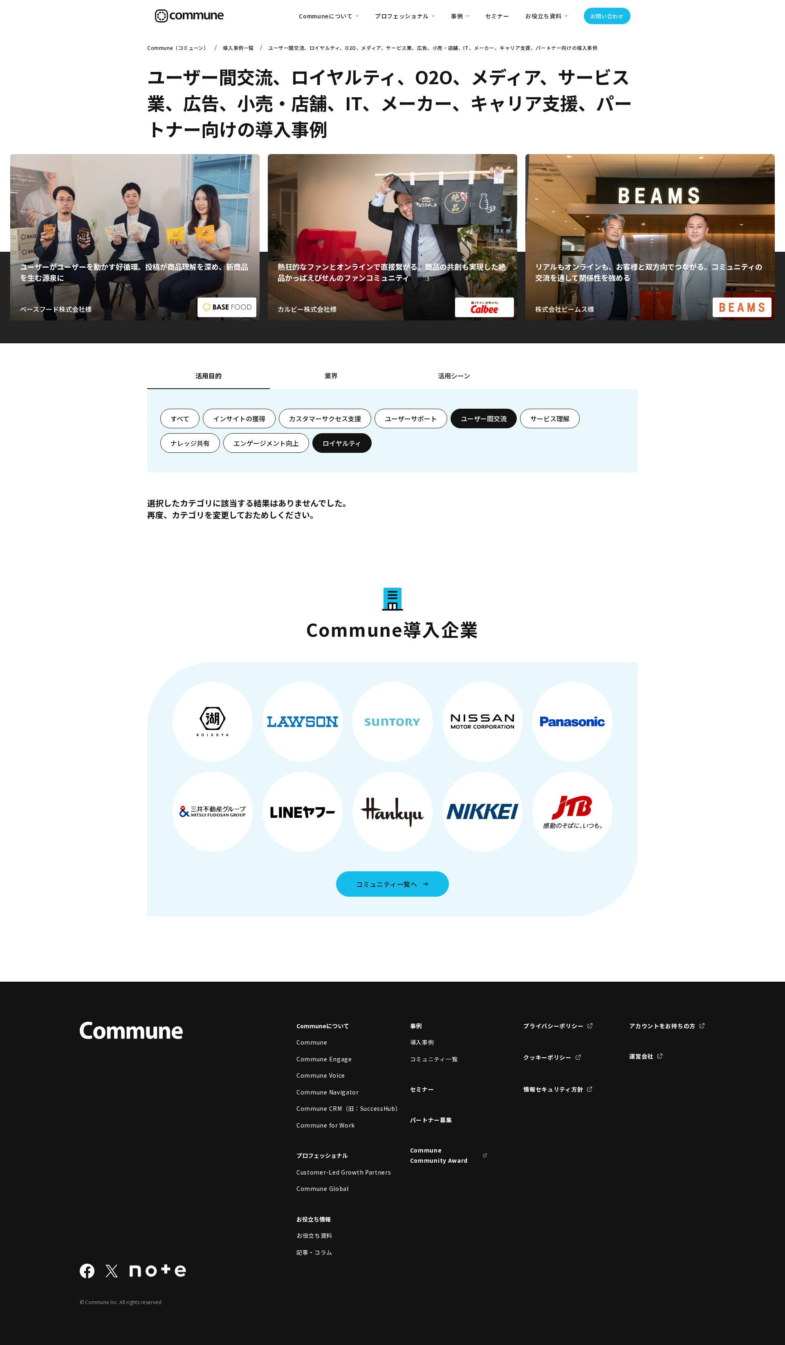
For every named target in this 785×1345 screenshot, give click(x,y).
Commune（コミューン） (178, 47)
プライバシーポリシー (553, 1026)
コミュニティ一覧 (434, 1059)
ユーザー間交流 (484, 418)
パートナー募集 (431, 1120)
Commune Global (322, 1188)
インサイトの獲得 (239, 418)
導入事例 (422, 1042)
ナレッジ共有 (190, 443)
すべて (179, 418)
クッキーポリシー (547, 1057)
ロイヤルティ (342, 443)
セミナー (497, 16)
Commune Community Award (439, 1155)
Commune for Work (325, 1125)
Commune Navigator (327, 1092)
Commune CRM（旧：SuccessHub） (335, 1108)
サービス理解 (550, 418)
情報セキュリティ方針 (553, 1089)
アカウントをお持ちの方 (662, 1026)
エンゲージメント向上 (266, 443)
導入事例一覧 (238, 47)
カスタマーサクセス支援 (325, 418)
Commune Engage (324, 1059)
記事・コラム (314, 1252)
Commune (311, 1042)
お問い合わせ (607, 16)
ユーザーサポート (411, 418)
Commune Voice (320, 1075)
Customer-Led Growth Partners (335, 1172)
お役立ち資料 (314, 1235)
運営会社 (641, 1056)
